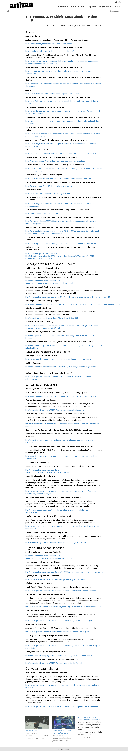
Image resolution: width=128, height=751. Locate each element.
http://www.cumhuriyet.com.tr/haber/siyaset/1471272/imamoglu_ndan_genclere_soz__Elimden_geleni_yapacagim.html (73, 304)
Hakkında (63, 6)
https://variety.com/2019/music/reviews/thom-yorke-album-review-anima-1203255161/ (61, 153)
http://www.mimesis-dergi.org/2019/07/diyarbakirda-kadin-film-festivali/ (54, 663)
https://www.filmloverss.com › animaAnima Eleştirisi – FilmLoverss (52, 93)
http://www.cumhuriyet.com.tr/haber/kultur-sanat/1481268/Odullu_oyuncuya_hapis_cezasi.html (64, 396)
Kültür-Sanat (77, 6)
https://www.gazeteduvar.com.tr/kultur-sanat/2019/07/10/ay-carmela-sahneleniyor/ (59, 620)
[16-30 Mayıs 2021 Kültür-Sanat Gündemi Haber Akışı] (91, 727)
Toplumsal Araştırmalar (100, 6)
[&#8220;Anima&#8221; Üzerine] (37, 723)
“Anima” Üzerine (32, 730)
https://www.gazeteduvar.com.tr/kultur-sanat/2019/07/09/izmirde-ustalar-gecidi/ (58, 632)
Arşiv (117, 6)
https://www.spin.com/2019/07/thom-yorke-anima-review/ (49, 186)
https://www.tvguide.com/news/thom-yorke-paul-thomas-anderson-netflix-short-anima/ (61, 243)
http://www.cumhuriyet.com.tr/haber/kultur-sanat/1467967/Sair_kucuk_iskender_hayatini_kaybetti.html (49, 556)
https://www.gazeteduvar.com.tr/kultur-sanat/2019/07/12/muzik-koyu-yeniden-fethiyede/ (61, 590)
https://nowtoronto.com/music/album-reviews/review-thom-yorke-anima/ (55, 161)
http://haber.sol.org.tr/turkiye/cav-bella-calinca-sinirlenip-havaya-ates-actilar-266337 (59, 542)
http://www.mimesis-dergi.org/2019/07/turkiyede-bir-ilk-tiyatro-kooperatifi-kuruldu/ (59, 655)
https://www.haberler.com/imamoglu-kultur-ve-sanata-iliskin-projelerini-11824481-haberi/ (61, 359)
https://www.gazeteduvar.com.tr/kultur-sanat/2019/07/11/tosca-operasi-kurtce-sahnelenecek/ (63, 706)
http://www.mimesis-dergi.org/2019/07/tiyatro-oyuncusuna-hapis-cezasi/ (55, 410)
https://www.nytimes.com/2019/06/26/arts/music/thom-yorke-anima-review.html (58, 178)
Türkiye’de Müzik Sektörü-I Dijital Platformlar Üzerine (62, 731)
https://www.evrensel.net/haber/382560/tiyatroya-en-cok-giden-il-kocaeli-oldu (57, 579)
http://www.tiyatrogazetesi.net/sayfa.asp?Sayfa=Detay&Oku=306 (52, 318)
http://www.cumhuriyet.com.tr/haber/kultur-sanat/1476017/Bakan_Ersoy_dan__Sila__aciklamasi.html (48, 471)
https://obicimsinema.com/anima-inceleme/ (43, 213)
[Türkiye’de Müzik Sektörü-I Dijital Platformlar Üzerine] (64, 723)
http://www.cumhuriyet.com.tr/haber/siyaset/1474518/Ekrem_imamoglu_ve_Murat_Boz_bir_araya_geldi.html (69, 297)
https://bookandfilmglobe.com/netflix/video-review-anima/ (49, 43)
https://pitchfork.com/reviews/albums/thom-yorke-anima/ (49, 193)
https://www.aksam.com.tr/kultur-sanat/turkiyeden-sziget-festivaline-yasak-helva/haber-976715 (64, 607)
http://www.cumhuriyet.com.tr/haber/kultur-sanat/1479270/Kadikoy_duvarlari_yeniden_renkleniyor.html (49, 281)
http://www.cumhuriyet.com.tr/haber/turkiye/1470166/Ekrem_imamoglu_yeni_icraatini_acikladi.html (65, 572)
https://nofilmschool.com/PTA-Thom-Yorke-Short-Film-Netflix (50, 51)
